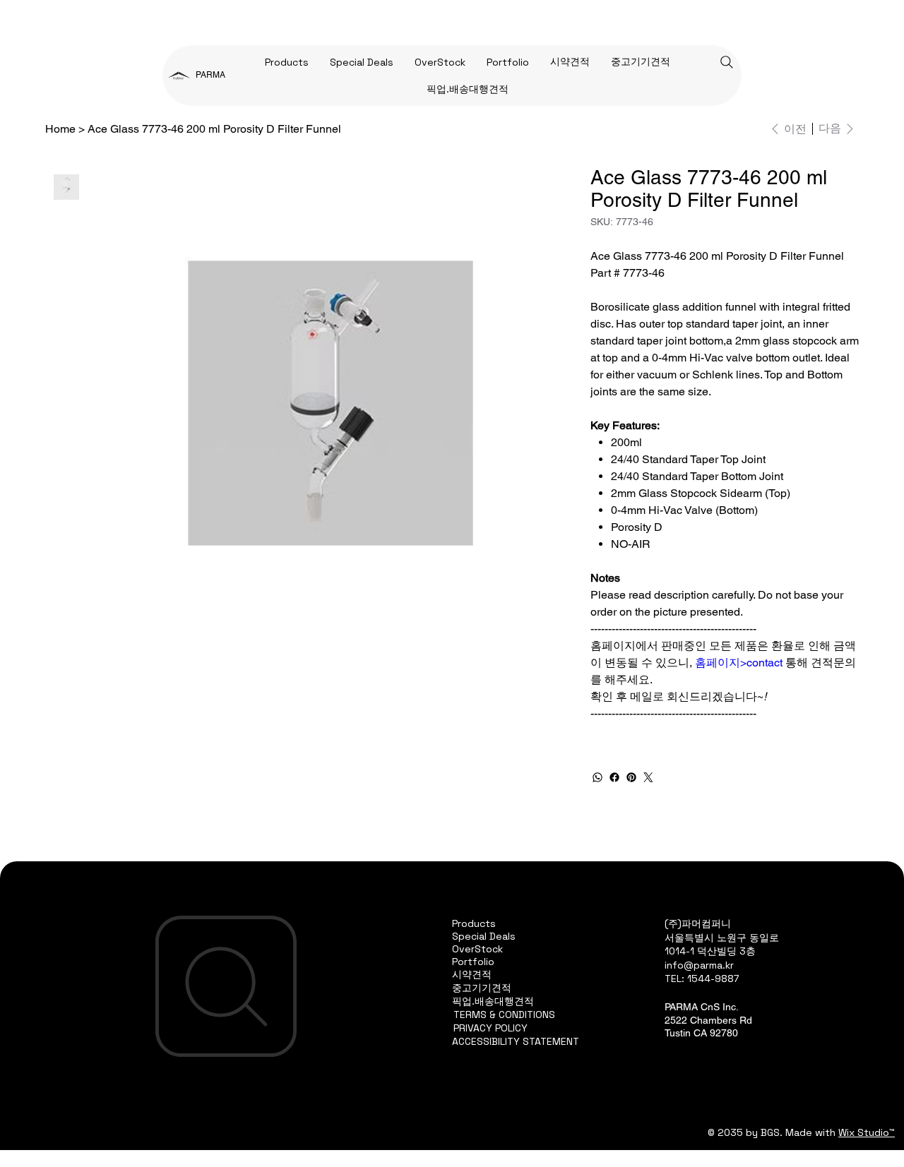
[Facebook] (614, 777)
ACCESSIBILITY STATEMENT (515, 1041)
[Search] (727, 62)
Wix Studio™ (866, 1132)
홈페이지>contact (739, 662)
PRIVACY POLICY (490, 1028)
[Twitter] (648, 777)
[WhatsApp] (597, 777)
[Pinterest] (631, 777)
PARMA (210, 75)
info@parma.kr (699, 965)
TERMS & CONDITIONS (504, 1014)
